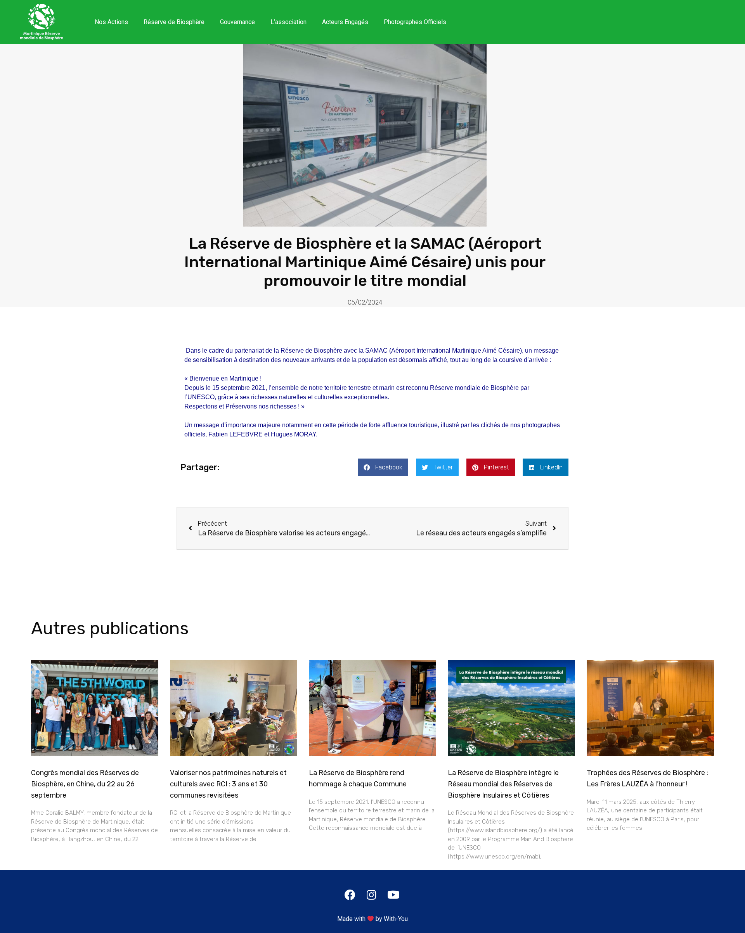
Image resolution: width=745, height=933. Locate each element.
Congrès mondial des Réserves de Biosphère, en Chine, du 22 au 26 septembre (85, 784)
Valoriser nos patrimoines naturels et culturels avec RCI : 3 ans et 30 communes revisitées (228, 784)
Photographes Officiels (415, 22)
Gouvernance (237, 22)
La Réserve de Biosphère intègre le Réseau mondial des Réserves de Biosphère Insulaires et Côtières (503, 784)
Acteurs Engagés (345, 22)
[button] (383, 467)
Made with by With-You (372, 919)
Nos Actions (111, 22)
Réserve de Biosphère (174, 22)
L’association (288, 22)
